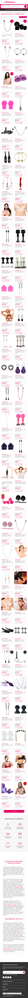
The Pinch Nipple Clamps (7, 245)
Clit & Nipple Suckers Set (20, 271)
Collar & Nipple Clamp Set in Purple (20, 798)
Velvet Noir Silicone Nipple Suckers (19, 719)
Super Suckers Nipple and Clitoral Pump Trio (7, 272)
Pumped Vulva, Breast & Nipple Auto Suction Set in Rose (7, 483)
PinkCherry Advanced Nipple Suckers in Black (20, 36)
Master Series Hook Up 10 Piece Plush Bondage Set (7, 141)
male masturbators (8, 949)
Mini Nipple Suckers (18, 887)
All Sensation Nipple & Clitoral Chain (6, 351)
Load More (14, 811)
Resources (5, 984)
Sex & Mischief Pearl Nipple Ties (6, 588)
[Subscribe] (23, 972)
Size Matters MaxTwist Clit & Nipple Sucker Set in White (20, 352)
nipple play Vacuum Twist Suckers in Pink (20, 430)
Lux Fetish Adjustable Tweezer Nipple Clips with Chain (7, 562)
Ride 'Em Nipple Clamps (20, 745)
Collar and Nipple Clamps (7, 87)
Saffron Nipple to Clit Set (20, 613)
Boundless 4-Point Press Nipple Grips (7, 377)
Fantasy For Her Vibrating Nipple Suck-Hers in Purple (20, 88)
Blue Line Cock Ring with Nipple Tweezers (20, 667)
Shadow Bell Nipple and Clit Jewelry (20, 772)
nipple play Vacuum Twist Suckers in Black (20, 246)
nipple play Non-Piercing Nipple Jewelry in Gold (20, 167)
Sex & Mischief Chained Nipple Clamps (20, 141)
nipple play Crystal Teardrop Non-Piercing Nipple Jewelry (19, 299)
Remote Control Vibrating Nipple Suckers (7, 798)
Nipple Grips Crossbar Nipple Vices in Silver (19, 640)
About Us (5, 989)
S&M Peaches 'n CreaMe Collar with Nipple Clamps (20, 483)
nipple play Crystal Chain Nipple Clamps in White (20, 535)
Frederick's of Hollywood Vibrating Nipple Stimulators (7, 168)
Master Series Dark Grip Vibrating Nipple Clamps (7, 640)
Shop (4, 987)
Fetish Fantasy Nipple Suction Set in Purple (19, 377)
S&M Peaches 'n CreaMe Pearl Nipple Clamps (20, 220)
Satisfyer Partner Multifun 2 (10, 905)
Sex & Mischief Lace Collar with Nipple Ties (6, 772)
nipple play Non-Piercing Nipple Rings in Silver (20, 62)
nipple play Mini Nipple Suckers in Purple (6, 456)
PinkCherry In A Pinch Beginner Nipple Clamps (7, 62)
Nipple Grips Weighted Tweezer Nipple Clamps (20, 325)
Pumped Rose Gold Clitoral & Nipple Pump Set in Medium (7, 194)
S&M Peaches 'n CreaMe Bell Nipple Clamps (7, 614)
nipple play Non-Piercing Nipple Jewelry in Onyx (7, 404)
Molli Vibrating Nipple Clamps (6, 509)
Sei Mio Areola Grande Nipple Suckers (19, 588)
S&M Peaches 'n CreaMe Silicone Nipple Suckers (20, 561)
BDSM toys (17, 931)
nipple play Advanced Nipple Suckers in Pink (6, 115)
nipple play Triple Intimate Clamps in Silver (7, 430)
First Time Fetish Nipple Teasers (7, 35)
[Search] (25, 6)
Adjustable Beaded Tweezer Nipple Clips (6, 667)
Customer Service (7, 981)
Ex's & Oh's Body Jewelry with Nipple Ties (20, 693)
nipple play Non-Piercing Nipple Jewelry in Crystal (7, 719)
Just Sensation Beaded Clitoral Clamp (20, 115)
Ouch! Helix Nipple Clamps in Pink (19, 404)
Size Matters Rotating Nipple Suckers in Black (20, 509)
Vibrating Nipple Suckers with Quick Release (7, 693)
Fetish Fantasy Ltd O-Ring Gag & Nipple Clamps (7, 325)
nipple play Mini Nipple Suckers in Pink (6, 299)
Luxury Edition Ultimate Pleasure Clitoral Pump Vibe (20, 194)
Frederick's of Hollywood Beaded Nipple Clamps (20, 456)
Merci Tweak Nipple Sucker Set (7, 746)
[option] (14, 10)
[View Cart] (25, 2)
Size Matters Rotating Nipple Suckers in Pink (6, 535)
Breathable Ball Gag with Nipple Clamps (7, 220)
